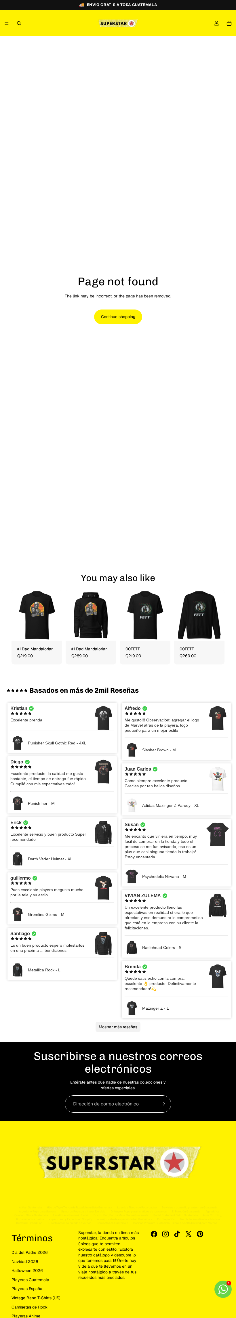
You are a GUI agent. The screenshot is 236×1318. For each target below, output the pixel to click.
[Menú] (6, 23)
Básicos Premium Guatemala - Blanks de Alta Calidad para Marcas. (175, 1223)
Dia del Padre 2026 (30, 1252)
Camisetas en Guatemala (112, 1223)
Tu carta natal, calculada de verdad (69, 1223)
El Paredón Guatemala (186, 1211)
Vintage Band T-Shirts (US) (36, 1297)
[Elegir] (53, 631)
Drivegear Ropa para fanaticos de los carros (139, 1211)
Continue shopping (118, 316)
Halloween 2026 (27, 1270)
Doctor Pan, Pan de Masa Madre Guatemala (121, 1215)
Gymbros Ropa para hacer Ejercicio (83, 1211)
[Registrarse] (163, 1104)
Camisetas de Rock (29, 1307)
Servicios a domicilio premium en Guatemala (189, 1207)
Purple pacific (166, 1219)
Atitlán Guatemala (30, 1207)
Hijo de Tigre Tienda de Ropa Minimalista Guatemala (79, 1207)
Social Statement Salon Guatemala (175, 1215)
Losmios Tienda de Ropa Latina (137, 1207)
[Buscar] (19, 23)
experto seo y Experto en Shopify (70, 1219)
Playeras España (27, 1288)
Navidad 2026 (25, 1261)
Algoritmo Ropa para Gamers (37, 1211)
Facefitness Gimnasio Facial (70, 1215)
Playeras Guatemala (30, 1279)
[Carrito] (229, 23)
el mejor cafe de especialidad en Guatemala (124, 1219)
